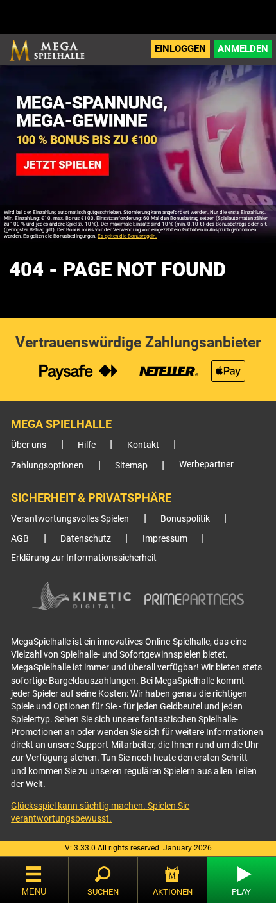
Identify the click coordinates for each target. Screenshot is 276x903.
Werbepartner (206, 464)
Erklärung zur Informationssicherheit (84, 557)
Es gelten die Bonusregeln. (127, 236)
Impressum (164, 538)
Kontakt (143, 445)
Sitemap (131, 465)
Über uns (28, 445)
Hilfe (87, 445)
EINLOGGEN (180, 48)
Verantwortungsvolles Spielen (70, 518)
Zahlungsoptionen (47, 465)
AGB (20, 538)
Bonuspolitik (185, 518)
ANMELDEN (243, 48)
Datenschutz (85, 538)
